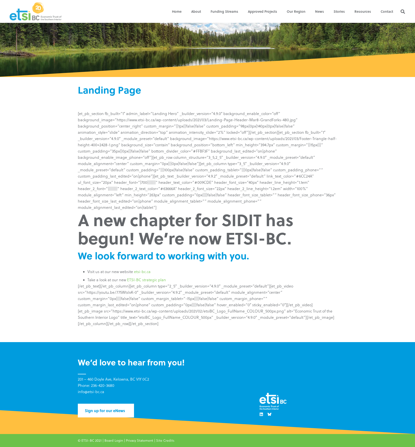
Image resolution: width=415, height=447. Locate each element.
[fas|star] (269, 414)
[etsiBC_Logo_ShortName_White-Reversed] (272, 401)
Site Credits (165, 440)
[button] (204, 11)
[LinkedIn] (261, 414)
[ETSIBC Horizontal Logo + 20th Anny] (35, 11)
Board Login (113, 440)
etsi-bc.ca (142, 271)
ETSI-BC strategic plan (146, 279)
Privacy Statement (139, 440)
